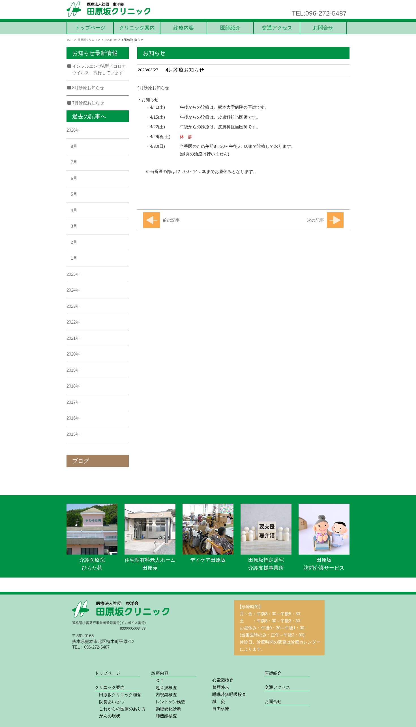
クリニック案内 (137, 28)
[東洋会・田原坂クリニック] (109, 9)
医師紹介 (230, 28)
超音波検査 (164, 687)
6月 (74, 178)
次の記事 (315, 220)
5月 (74, 194)
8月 (74, 146)
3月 (74, 226)
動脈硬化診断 (166, 708)
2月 (74, 242)
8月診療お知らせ (88, 87)
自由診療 (218, 708)
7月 (74, 162)
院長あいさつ (110, 701)
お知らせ (111, 39)
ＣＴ (157, 680)
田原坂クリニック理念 (118, 694)
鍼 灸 (216, 701)
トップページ (90, 28)
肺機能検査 (164, 715)
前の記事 (171, 220)
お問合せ (323, 28)
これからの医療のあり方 (120, 708)
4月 (74, 210)
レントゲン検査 (168, 701)
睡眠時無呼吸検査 (227, 694)
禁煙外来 (218, 687)
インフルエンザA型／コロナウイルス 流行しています (99, 69)
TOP (69, 39)
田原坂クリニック (89, 39)
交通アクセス (277, 28)
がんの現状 (107, 715)
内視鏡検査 (164, 694)
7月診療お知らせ (88, 103)
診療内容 (183, 28)
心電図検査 (220, 680)
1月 (74, 258)
